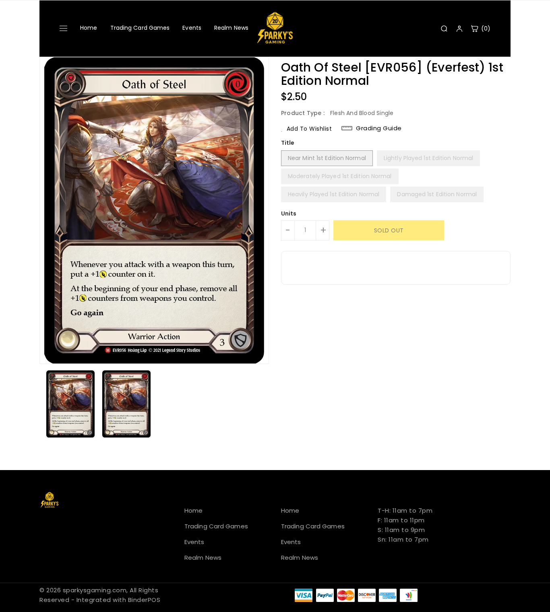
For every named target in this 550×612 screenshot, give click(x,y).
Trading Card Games (140, 28)
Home (88, 28)
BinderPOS (144, 600)
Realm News (231, 28)
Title (288, 143)
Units (289, 213)
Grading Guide (379, 128)
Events (191, 28)
